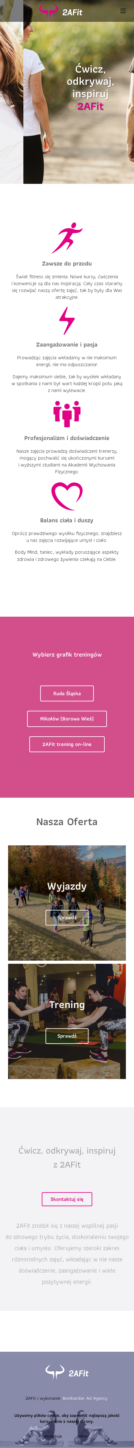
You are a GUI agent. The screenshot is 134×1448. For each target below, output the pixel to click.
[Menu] (123, 11)
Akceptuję (53, 1436)
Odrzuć (83, 1436)
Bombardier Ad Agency (85, 1398)
